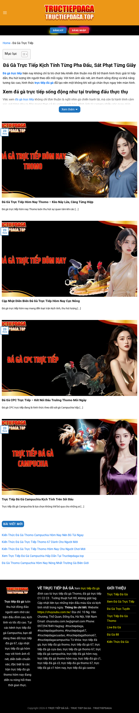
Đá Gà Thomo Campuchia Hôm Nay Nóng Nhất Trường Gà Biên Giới (45, 563)
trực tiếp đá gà (90, 588)
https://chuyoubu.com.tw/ (54, 612)
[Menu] (5, 12)
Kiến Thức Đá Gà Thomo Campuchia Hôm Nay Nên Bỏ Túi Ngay (43, 535)
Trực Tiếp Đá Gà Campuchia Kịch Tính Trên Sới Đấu (37, 499)
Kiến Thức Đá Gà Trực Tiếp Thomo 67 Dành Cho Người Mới (40, 542)
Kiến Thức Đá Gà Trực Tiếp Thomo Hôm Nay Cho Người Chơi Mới (43, 549)
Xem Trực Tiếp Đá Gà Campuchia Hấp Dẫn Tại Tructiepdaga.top (43, 556)
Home (6, 43)
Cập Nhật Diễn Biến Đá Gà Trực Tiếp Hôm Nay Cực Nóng (41, 301)
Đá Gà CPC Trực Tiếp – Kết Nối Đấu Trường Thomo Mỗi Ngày (44, 400)
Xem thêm (68, 109)
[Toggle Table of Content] (23, 54)
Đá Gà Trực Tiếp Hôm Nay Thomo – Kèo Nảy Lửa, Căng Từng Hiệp (47, 202)
